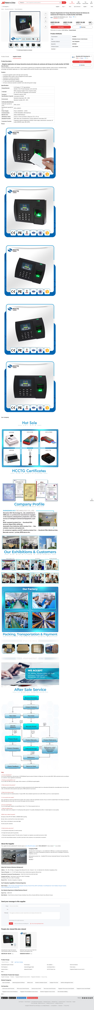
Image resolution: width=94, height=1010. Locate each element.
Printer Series (72, 967)
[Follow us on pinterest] (90, 997)
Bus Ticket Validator (53, 885)
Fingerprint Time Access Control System (66, 988)
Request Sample (72, 30)
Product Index (68, 1001)
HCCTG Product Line (51, 969)
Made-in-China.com (41, 1003)
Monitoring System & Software (19, 982)
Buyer (63, 6)
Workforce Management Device (67, 982)
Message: (6, 912)
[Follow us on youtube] (88, 997)
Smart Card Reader (5, 887)
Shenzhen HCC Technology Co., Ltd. (61, 16)
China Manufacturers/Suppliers (36, 1001)
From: (7, 906)
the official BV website (30, 846)
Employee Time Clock (54, 982)
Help (70, 6)
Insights (74, 1001)
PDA (18, 887)
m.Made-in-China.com (50, 1003)
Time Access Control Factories (50, 988)
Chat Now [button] (83, 27)
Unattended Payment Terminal (21, 885)
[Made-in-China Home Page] (8, 2)
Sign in (91, 3)
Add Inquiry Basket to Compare (25, 50)
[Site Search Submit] (64, 2)
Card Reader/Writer (51, 967)
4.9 (78, 58)
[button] (60, 2)
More (2, 994)
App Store (4, 997)
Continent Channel (62, 1001)
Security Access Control (36, 988)
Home (2, 9)
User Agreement (54, 1005)
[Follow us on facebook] (82, 997)
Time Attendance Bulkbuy (62, 991)
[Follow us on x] (84, 997)
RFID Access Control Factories (23, 988)
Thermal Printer (31, 885)
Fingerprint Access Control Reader (83, 988)
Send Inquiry (61, 27)
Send (11, 923)
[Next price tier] (92, 22)
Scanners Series (4, 969)
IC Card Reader (46, 885)
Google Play (12, 997)
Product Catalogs (19, 962)
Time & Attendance (18, 9)
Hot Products (21, 1001)
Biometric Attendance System (41, 982)
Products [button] (22, 2)
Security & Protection (9, 9)
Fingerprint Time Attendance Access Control (29, 991)
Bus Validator (49, 964)
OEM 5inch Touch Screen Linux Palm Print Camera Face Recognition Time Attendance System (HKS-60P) (28, 951)
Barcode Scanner (13, 887)
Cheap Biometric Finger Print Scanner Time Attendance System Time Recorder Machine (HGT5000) (9, 951)
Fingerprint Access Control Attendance (10, 991)
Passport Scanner (62, 885)
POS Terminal (11, 885)
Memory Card (30, 982)
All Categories (5, 6)
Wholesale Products (47, 1001)
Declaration (60, 1005)
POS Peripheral (4, 967)
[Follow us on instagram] (86, 997)
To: (7, 909)
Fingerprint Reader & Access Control (77, 969)
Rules (92, 6)
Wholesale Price (54, 1001)
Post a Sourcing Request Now (36, 923)
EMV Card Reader (38, 885)
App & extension (77, 6)
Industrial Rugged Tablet (29, 967)
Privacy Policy (66, 1005)
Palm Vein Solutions (74, 964)
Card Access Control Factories (8, 988)
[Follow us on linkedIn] (92, 997)
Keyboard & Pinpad (28, 969)
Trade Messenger (21, 997)
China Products (27, 1001)
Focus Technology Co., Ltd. (38, 1005)
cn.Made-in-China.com (59, 1003)
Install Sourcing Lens (33, 997)
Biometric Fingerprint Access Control (47, 991)
